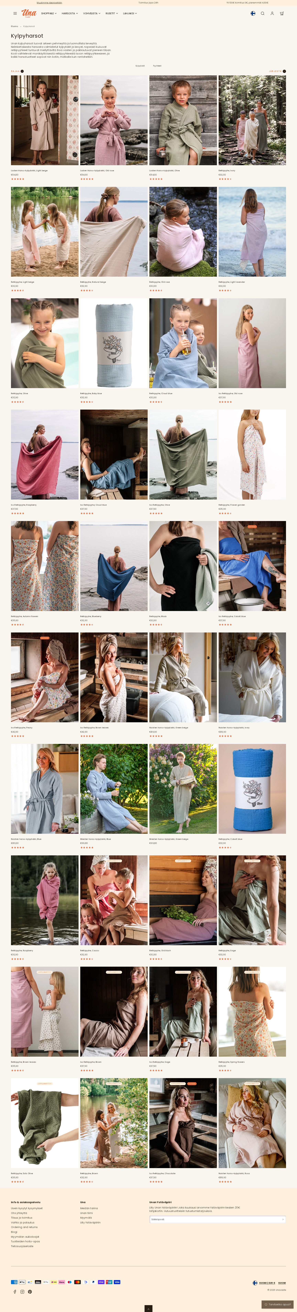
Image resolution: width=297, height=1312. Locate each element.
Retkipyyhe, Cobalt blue (230, 839)
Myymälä (86, 1217)
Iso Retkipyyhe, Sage (159, 1062)
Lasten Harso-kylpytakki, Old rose (97, 170)
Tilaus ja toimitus (21, 1217)
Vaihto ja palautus (22, 1222)
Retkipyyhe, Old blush (160, 950)
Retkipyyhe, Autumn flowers (24, 616)
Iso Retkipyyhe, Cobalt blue (232, 616)
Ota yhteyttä (19, 1213)
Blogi (14, 1232)
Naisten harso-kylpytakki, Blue (26, 839)
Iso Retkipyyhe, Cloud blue (93, 505)
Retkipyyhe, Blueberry (90, 616)
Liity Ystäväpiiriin (90, 1222)
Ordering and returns (24, 1227)
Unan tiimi (86, 1213)
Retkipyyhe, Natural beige (93, 282)
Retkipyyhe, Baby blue (91, 393)
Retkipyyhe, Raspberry (22, 950)
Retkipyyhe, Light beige (22, 282)
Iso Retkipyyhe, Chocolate (162, 1173)
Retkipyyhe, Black (158, 616)
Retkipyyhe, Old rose (159, 282)
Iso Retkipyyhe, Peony (21, 727)
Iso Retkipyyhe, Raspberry (23, 505)
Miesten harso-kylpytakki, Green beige (168, 839)
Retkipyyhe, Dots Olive (22, 1173)
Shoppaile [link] (47, 13)
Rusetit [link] (110, 13)
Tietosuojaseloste (22, 1246)
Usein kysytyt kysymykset (27, 1208)
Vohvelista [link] (90, 13)
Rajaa (15, 71)
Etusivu (14, 26)
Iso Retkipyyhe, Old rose (231, 393)
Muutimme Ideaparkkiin (49, 2)
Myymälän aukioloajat (25, 1237)
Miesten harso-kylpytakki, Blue (95, 839)
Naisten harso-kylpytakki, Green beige (168, 727)
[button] (15, 13)
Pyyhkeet (157, 66)
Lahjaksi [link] (128, 13)
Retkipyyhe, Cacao (89, 950)
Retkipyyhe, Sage (227, 950)
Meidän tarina (89, 1208)
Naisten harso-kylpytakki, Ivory (234, 727)
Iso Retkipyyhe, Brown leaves (94, 727)
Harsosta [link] (68, 13)
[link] (253, 13)
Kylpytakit (140, 66)
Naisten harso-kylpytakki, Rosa (234, 1173)
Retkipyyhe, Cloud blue (160, 393)
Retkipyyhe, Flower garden (232, 505)
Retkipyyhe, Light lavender (232, 282)
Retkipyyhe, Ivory (227, 170)
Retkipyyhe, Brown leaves (23, 1062)
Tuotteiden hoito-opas (25, 1241)
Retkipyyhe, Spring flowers (232, 1062)
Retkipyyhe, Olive (19, 393)
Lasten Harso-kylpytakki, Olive (164, 170)
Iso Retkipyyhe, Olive (159, 505)
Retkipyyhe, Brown (89, 1173)
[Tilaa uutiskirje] (283, 1219)
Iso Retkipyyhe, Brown (91, 1062)
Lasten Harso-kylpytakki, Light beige (29, 170)
